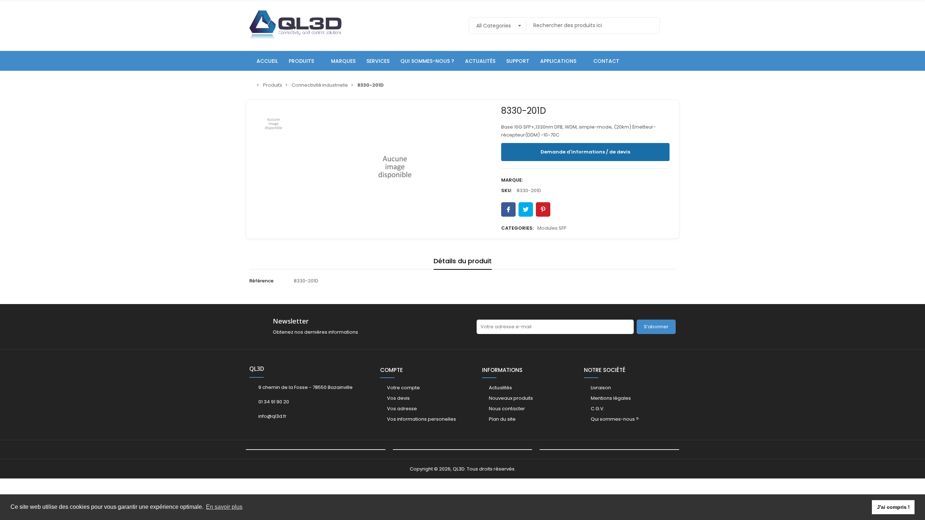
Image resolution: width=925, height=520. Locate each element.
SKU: (506, 190)
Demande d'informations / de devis (585, 151)
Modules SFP (552, 228)
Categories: (517, 228)
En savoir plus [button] (224, 507)
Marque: (512, 180)
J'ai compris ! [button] (893, 507)
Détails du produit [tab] (463, 260)
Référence (261, 280)
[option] (394, 167)
